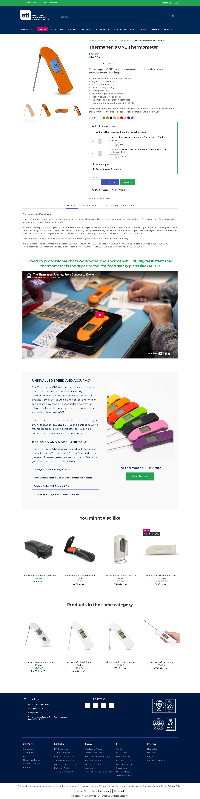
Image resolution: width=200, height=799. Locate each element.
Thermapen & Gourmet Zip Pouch (39, 575)
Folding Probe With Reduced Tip (51, 486)
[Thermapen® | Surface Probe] (120, 636)
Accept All (81, 791)
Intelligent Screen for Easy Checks (52, 469)
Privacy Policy (174, 786)
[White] (100, 117)
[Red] (121, 117)
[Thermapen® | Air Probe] (161, 636)
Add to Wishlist (119, 190)
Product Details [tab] (91, 205)
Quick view (50, 542)
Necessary (78, 796)
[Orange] (107, 117)
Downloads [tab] (128, 205)
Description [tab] (72, 205)
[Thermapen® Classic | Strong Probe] (79, 636)
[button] (29, 3)
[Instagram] (111, 705)
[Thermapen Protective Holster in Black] (79, 549)
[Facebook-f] (95, 705)
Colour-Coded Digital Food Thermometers (56, 494)
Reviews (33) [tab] (111, 205)
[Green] (104, 117)
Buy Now (127, 182)
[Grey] (114, 117)
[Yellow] (118, 117)
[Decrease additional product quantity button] (117, 145)
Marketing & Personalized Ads (115, 796)
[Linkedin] (87, 705)
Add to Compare (100, 190)
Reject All (119, 791)
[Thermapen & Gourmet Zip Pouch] (38, 549)
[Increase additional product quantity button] (117, 143)
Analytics (91, 796)
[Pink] (125, 117)
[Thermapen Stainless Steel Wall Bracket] (120, 549)
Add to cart (110, 182)
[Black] (111, 117)
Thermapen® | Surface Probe (120, 662)
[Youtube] (103, 705)
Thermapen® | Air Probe (161, 662)
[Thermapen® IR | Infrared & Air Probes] (38, 636)
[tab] (65, 469)
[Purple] (128, 117)
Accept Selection (100, 791)
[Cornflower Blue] (132, 117)
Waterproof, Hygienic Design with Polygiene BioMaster (63, 477)
